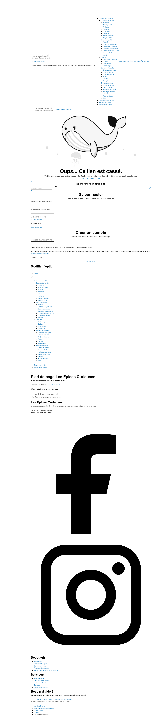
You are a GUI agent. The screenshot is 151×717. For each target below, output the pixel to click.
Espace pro (37, 685)
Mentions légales (39, 706)
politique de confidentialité (40, 254)
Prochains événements (106, 100)
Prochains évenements (41, 668)
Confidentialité (38, 710)
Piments (105, 94)
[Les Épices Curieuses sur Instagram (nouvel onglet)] (91, 654)
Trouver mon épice (105, 102)
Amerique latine (108, 25)
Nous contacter (39, 678)
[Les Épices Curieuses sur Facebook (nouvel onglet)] (91, 533)
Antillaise (106, 27)
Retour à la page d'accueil (90, 178)
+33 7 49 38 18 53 (38, 699)
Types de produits (107, 83)
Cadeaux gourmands (110, 59)
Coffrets (105, 61)
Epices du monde (108, 85)
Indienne (106, 33)
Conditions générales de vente (44, 708)
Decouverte (107, 64)
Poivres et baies (108, 96)
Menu (36, 274)
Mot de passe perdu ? (38, 219)
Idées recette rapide (105, 104)
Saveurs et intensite (107, 68)
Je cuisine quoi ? (106, 40)
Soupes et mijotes (109, 53)
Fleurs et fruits (107, 87)
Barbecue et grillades (110, 44)
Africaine (106, 23)
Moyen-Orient (107, 38)
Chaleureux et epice (109, 70)
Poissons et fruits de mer (111, 51)
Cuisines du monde (107, 20)
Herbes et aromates (109, 89)
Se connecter (36, 223)
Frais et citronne (108, 74)
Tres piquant (107, 81)
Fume (105, 76)
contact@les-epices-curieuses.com (59, 699)
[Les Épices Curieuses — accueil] (46, 396)
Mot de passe (40, 209)
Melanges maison (109, 92)
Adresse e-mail (41, 202)
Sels (104, 98)
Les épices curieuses (38, 61)
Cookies (36, 712)
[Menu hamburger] (32, 109)
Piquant (105, 79)
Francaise (106, 31)
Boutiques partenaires (41, 687)
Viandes (105, 55)
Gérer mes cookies (41, 714)
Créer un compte (37, 257)
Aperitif (105, 42)
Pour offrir (104, 57)
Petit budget (107, 66)
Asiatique (106, 29)
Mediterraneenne (108, 35)
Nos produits (38, 662)
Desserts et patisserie (110, 46)
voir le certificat (55, 385)
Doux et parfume (108, 72)
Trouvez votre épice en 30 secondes (46, 670)
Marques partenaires (41, 683)
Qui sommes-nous (40, 666)
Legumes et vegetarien (110, 48)
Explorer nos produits (106, 18)
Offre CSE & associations (42, 681)
